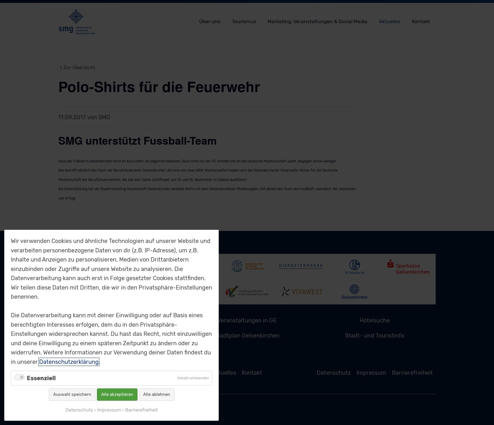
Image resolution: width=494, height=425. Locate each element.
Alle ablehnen (156, 394)
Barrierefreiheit (141, 410)
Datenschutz (79, 410)
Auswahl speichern (72, 394)
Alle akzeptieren (117, 394)
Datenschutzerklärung (69, 361)
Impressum (109, 410)
